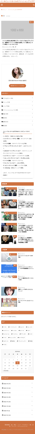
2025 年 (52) (6, 388)
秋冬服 (30, 341)
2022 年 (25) (6, 401)
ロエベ (28, 330)
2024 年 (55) (6, 392)
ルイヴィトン (6, 330)
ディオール (15, 334)
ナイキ (4, 327)
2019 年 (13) (6, 415)
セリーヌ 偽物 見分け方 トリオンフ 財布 (26, 279)
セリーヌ (22, 330)
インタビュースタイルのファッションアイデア (17, 1)
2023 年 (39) (6, 397)
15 (17, 362)
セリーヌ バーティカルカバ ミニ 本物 (25, 301)
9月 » (7, 370)
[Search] (34, 5)
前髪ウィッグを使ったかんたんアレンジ (25, 290)
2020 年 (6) (6, 410)
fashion (13, 341)
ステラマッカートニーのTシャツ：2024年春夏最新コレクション (25, 268)
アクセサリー (8, 98)
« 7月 (4, 370)
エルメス (22, 327)
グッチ (4, 337)
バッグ (6, 106)
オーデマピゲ (22, 337)
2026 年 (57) (6, 383)
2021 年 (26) (6, 406)
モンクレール (6, 334)
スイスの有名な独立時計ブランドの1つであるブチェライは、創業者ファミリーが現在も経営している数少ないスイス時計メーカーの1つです (18, 42)
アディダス (23, 334)
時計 (5, 114)
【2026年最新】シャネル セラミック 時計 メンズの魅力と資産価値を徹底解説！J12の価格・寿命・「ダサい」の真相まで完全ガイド (26, 205)
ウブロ (4, 344)
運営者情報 (7, 424)
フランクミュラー (22, 341)
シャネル (15, 330)
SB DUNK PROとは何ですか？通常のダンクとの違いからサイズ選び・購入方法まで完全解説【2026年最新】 (26, 217)
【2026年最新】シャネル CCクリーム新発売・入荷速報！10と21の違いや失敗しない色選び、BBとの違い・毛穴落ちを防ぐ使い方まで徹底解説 (25, 228)
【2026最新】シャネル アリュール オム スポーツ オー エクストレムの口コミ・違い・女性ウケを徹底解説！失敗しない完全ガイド (26, 193)
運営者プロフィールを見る (17, 85)
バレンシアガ (13, 337)
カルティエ (5, 341)
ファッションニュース (10, 110)
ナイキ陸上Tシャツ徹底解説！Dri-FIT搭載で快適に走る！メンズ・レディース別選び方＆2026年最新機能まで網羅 (25, 240)
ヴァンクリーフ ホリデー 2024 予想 (25, 256)
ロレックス (29, 327)
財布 (5, 121)
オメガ (30, 334)
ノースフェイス (13, 327)
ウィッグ (6, 102)
